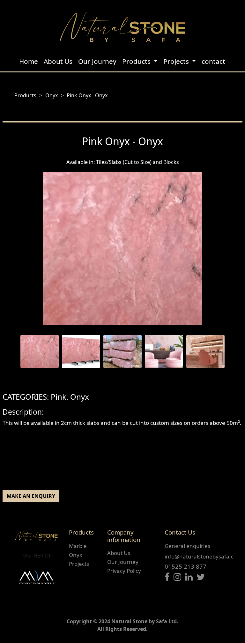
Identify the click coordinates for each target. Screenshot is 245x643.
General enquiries (187, 546)
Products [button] (137, 61)
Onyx (51, 95)
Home (28, 61)
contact (213, 61)
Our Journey (97, 61)
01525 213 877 (185, 566)
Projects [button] (176, 61)
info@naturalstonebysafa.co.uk (205, 556)
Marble (78, 546)
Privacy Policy (124, 570)
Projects (79, 563)
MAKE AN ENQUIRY (31, 495)
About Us (58, 61)
